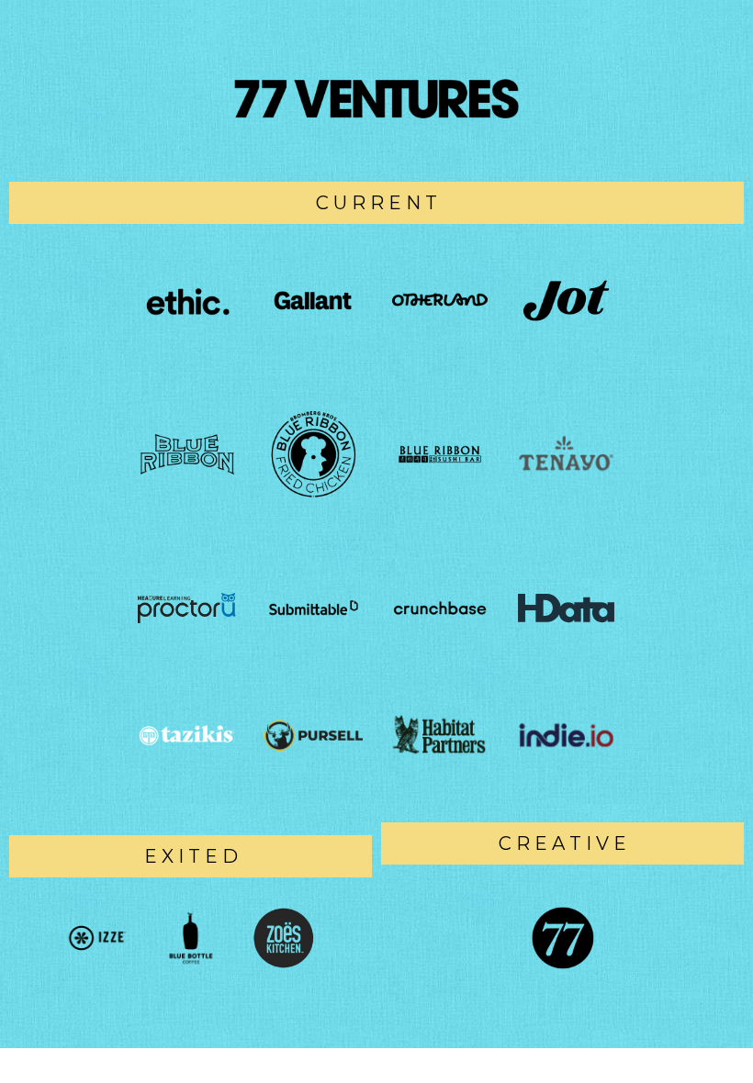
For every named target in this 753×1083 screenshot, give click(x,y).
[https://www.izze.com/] (97, 938)
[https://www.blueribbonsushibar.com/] (439, 454)
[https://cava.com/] (285, 938)
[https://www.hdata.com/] (566, 608)
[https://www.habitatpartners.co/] (439, 735)
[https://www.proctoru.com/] (187, 608)
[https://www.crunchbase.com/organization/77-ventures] (439, 608)
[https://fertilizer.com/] (314, 735)
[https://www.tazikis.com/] (187, 735)
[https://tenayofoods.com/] (566, 454)
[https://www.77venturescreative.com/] (562, 938)
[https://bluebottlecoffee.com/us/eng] (191, 938)
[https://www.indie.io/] (566, 735)
